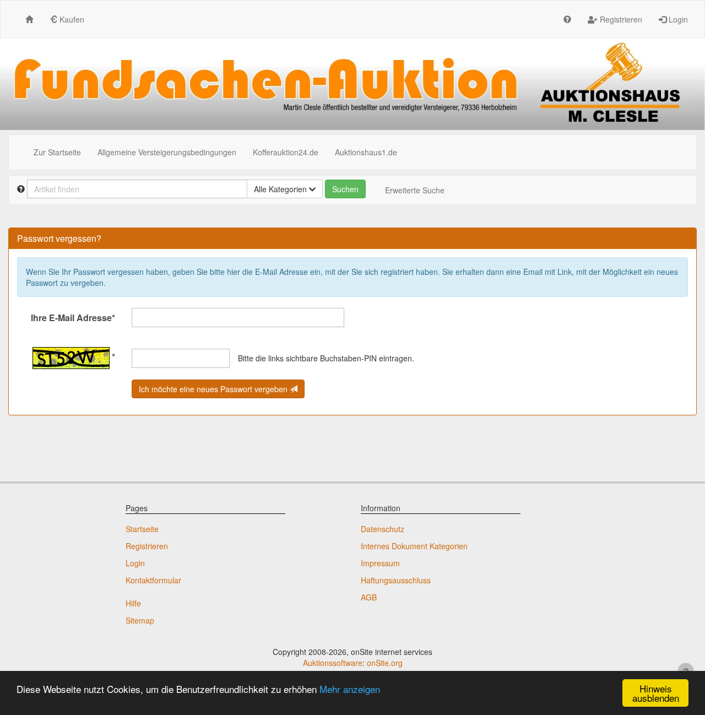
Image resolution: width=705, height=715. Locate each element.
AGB (369, 597)
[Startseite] (29, 19)
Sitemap (140, 620)
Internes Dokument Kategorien (414, 545)
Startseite (142, 528)
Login (677, 19)
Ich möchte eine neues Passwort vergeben (214, 388)
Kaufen (70, 19)
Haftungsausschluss (396, 580)
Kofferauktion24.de (285, 152)
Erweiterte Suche (414, 190)
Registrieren (620, 19)
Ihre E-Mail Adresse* (73, 317)
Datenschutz (382, 528)
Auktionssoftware (332, 662)
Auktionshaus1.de (366, 152)
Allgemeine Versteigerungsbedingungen (166, 152)
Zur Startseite (57, 152)
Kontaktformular (153, 580)
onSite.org (385, 662)
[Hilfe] (567, 19)
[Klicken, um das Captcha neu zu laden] (71, 358)
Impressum (380, 562)
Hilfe (133, 603)
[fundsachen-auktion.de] (352, 84)
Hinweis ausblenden (655, 693)
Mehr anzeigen (349, 689)
